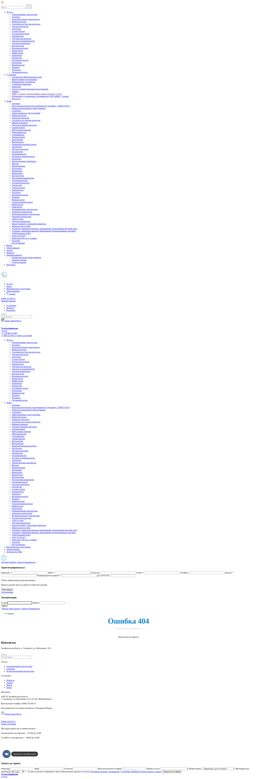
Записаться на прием (172, 772)
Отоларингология (20, 60)
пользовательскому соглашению (105, 771)
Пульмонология (19, 154)
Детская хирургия (20, 26)
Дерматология (18, 137)
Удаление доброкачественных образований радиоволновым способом (44, 231)
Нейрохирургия (19, 22)
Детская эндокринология (23, 41)
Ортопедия (17, 58)
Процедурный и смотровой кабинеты (29, 224)
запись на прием (8, 724)
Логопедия (17, 147)
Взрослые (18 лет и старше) (24, 238)
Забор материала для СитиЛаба (26, 113)
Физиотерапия (18, 166)
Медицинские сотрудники (18, 289)
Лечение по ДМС (14, 552)
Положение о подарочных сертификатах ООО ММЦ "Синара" (40, 96)
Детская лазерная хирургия (24, 125)
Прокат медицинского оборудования (28, 108)
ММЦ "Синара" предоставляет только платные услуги (37, 94)
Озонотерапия (18, 127)
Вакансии (16, 99)
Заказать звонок (8, 301)
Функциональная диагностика (26, 19)
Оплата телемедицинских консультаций (30, 89)
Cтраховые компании (21, 84)
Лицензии (16, 87)
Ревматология (18, 65)
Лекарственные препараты (24, 161)
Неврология (17, 50)
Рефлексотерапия (20, 123)
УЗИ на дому (18, 219)
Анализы (16, 17)
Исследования (18, 243)
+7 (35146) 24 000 (9, 333)
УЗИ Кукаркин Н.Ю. (21, 233)
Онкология (17, 55)
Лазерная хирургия (20, 118)
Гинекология (17, 36)
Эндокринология (19, 72)
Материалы (17, 171)
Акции (9, 250)
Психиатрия (17, 139)
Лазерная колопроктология (24, 144)
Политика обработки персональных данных (21, 742)
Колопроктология (20, 48)
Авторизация (7, 592)
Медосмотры (18, 142)
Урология (16, 70)
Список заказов (19, 262)
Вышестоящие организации (24, 79)
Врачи (9, 245)
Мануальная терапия (21, 130)
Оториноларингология (22, 202)
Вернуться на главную (128, 637)
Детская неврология (21, 43)
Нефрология (17, 53)
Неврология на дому (21, 226)
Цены (9, 101)
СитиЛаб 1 (17, 111)
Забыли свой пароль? (11, 609)
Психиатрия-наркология (23, 178)
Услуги (9, 12)
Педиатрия (17, 62)
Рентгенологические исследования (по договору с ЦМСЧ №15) (41, 106)
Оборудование (13, 248)
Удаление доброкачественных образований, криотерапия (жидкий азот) (44, 228)
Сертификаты (18, 135)
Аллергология (18, 31)
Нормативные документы (23, 82)
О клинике (11, 75)
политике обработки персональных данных (142, 771)
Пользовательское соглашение (15, 747)
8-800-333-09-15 (8, 298)
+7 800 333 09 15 (8, 335)
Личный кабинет (14, 255)
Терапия (15, 67)
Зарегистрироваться (26, 562)
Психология (17, 152)
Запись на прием (24, 335)
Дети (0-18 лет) (19, 236)
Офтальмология (19, 132)
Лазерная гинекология (22, 212)
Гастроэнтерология (20, 34)
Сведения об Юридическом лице (27, 77)
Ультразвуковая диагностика (25, 14)
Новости (10, 253)
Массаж (15, 164)
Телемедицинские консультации (26, 257)
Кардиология (18, 46)
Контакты (10, 265)
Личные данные (19, 260)
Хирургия (16, 29)
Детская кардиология (21, 38)
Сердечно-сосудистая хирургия (26, 24)
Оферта (15, 91)
